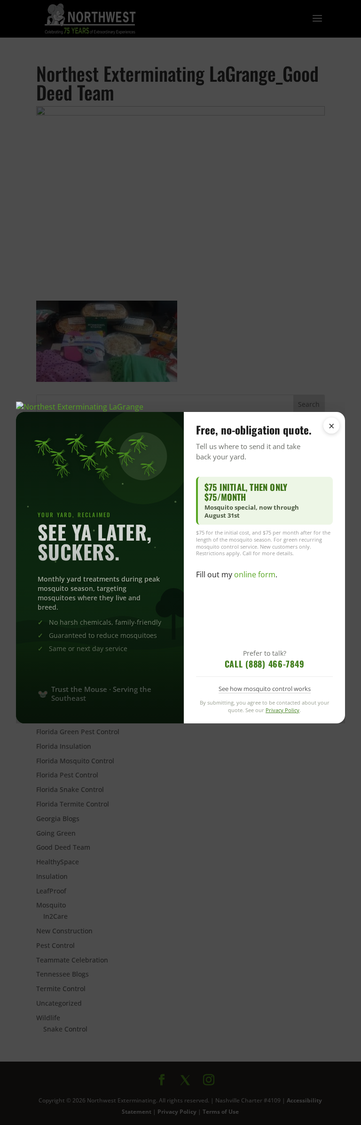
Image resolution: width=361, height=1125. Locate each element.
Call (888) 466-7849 (265, 664)
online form (254, 574)
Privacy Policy (282, 710)
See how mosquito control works (265, 688)
